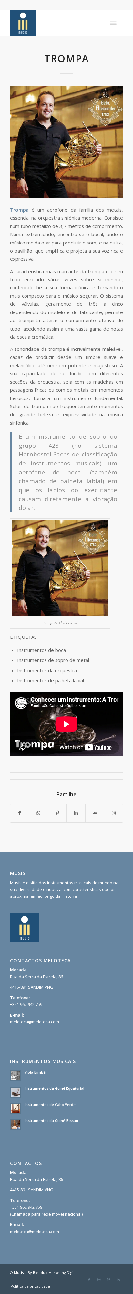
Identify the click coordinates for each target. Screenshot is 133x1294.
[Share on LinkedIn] (76, 813)
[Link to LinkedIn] (118, 1279)
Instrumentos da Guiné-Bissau (51, 1120)
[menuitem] (113, 23)
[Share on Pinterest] (57, 813)
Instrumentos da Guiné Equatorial (54, 1088)
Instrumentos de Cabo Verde (50, 1104)
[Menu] (113, 23)
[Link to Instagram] (113, 813)
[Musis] (55, 23)
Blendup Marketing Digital (55, 1272)
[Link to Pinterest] (108, 1279)
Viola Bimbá (35, 1072)
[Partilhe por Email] (95, 813)
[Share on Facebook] (19, 813)
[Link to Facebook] (89, 1279)
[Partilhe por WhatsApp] (38, 813)
